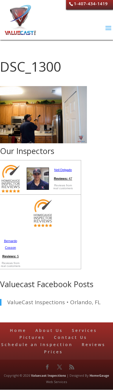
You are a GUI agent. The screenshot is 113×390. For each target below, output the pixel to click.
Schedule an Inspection (37, 344)
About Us (49, 330)
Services (84, 330)
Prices (53, 351)
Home (18, 330)
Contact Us (70, 337)
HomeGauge (99, 375)
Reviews (93, 344)
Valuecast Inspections (48, 375)
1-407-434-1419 (91, 3)
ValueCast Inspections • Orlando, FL (54, 302)
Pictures (32, 337)
